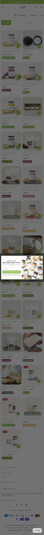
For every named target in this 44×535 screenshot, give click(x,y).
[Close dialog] (42, 257)
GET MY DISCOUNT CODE (11, 272)
